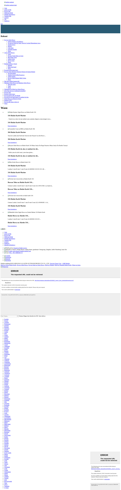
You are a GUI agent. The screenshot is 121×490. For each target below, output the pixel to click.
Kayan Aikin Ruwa (9, 40)
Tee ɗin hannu (12, 73)
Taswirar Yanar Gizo (55, 263)
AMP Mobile (66, 263)
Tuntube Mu (7, 16)
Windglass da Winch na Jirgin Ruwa (14, 89)
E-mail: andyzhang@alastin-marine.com (19, 251)
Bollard (10, 65)
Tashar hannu (11, 76)
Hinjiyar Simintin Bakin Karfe (63, 265)
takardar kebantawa (9, 245)
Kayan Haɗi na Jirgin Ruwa (36, 265)
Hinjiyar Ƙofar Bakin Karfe (8, 265)
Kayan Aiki (7, 92)
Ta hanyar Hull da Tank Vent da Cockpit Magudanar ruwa (24, 43)
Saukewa (6, 21)
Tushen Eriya (11, 44)
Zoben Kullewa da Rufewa (15, 41)
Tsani (9, 86)
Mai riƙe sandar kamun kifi (11, 81)
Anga (9, 54)
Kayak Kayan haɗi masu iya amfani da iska (16, 97)
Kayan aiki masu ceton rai (11, 102)
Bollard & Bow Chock (10, 64)
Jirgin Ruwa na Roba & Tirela (12, 99)
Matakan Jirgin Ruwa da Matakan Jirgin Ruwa (17, 83)
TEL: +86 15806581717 (16, 252)
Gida (5, 8)
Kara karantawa (12, 126)
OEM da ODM (8, 13)
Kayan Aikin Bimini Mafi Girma (17, 78)
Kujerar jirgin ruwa (9, 94)
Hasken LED (8, 100)
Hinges (10, 46)
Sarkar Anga (11, 59)
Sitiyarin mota (12, 84)
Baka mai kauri (12, 67)
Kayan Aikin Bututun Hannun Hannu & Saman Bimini (19, 72)
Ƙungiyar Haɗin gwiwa (20, 248)
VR (5, 19)
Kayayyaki (7, 11)
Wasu (9, 51)
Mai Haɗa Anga (12, 57)
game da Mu (7, 10)
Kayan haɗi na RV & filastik (12, 95)
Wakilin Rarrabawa (9, 14)
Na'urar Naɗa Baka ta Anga (15, 56)
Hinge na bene (76, 265)
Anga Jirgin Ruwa (9, 52)
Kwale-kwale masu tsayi (11, 70)
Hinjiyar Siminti (49, 265)
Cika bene (10, 48)
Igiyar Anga (11, 60)
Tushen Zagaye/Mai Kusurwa (16, 75)
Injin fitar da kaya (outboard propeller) (15, 91)
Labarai (6, 17)
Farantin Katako (12, 49)
